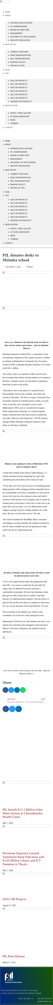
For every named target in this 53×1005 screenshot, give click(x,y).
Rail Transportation (20, 59)
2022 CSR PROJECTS (18, 98)
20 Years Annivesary (20, 116)
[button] (26, 133)
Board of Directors (19, 30)
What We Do (10, 44)
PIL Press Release (14, 956)
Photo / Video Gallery (20, 113)
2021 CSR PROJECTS (18, 95)
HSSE (7, 192)
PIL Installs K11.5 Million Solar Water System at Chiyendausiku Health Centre (23, 813)
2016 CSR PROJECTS (18, 81)
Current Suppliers (19, 52)
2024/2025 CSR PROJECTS (21, 101)
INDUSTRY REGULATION (20, 40)
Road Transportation (20, 55)
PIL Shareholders (18, 26)
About (8, 15)
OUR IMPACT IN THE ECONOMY (23, 37)
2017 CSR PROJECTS (18, 84)
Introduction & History (21, 23)
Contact (9, 127)
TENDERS (14, 123)
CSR (7, 73)
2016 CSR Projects (14, 899)
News (12, 120)
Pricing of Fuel (17, 66)
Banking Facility (18, 62)
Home (7, 141)
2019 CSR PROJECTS (18, 88)
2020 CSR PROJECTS (18, 91)
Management (16, 33)
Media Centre (11, 106)
